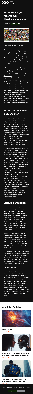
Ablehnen (21, 391)
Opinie (18, 23)
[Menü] (30, 2)
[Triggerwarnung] (16, 318)
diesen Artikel (8, 76)
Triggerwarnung (7, 329)
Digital (13, 23)
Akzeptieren (12, 391)
